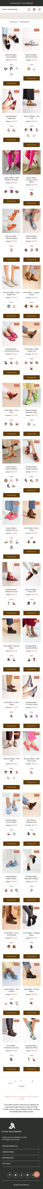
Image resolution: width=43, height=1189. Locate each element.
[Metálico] (34, 660)
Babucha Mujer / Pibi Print (31, 117)
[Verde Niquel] (31, 193)
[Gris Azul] (31, 368)
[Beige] (14, 486)
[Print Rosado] (29, 135)
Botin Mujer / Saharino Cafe (31, 821)
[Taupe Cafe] (31, 363)
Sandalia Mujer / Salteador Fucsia (11, 591)
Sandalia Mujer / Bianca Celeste (32, 237)
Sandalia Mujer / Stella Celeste (11, 878)
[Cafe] (34, 834)
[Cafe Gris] (11, 1059)
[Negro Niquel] (29, 660)
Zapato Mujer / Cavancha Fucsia (11, 529)
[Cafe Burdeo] (14, 947)
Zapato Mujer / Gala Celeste (11, 990)
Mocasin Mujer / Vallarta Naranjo (11, 237)
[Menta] (31, 250)
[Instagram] (15, 1175)
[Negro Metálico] (34, 542)
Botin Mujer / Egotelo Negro (11, 647)
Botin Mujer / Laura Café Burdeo (11, 934)
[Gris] (26, 130)
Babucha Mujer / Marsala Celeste (31, 56)
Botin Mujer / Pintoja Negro (31, 990)
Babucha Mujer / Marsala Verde (31, 411)
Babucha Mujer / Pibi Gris (11, 760)
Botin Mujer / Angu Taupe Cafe (32, 350)
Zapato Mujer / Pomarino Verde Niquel (31, 180)
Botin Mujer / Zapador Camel (31, 294)
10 (32, 1081)
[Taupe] (11, 716)
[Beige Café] (14, 306)
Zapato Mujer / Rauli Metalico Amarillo (11, 179)
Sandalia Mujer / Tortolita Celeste (31, 703)
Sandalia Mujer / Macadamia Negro (31, 878)
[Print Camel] (37, 363)
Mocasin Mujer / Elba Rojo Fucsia (31, 760)
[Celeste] (34, 69)
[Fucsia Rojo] (6, 191)
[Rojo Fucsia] (11, 363)
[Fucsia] (26, 250)
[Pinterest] (9, 1175)
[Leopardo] (31, 480)
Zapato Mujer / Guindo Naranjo (11, 468)
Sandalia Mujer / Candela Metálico (31, 647)
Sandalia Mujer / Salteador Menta (31, 1047)
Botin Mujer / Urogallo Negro (31, 934)
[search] (29, 9)
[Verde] (29, 69)
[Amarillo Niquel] (34, 135)
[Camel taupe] (9, 947)
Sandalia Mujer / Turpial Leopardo (31, 468)
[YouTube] (27, 1175)
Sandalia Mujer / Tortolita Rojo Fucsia (11, 350)
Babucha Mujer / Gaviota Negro (11, 56)
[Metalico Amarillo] (11, 191)
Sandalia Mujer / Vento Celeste (11, 821)
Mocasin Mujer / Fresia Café (32, 591)
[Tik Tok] (21, 1175)
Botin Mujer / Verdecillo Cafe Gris (11, 1047)
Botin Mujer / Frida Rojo (11, 411)
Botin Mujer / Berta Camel (32, 529)
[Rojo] (9, 130)
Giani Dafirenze (24, 1185)
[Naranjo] (11, 250)
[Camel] (31, 306)
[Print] (31, 130)
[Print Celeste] (17, 191)
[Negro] (6, 69)
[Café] (17, 69)
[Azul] (11, 69)
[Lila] (11, 480)
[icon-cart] (34, 9)
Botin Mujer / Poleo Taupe (11, 703)
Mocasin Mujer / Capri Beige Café (11, 294)
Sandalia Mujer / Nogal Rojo (11, 117)
